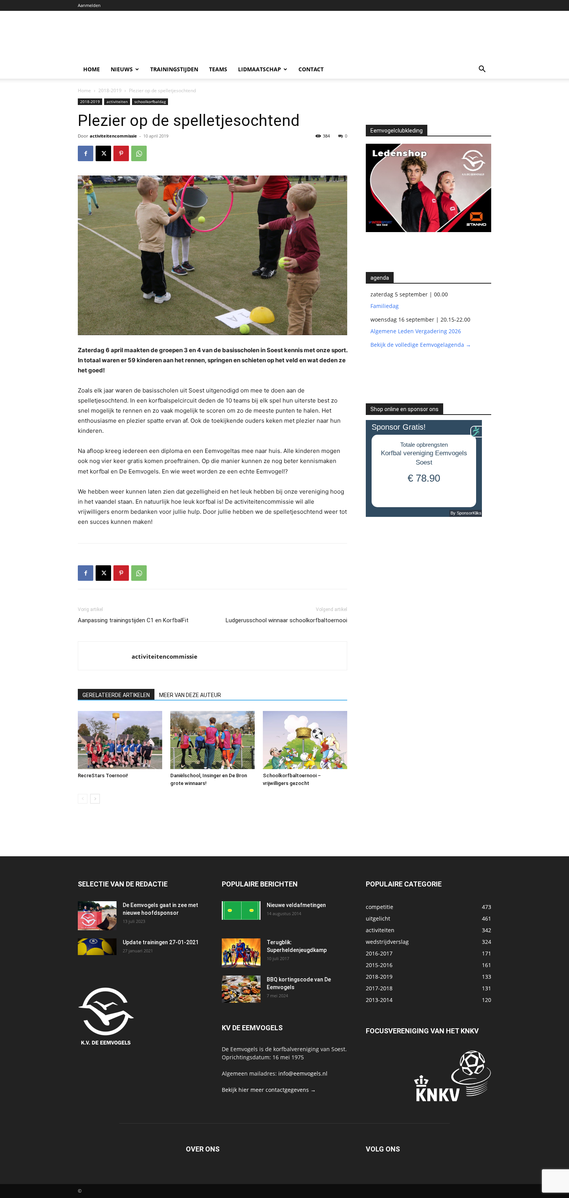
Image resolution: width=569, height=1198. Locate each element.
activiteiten (117, 101)
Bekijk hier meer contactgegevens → (269, 1089)
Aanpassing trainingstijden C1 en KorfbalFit (133, 620)
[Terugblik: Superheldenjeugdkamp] (241, 952)
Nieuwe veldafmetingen (296, 905)
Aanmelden (89, 5)
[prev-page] (82, 799)
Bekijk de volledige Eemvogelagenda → (420, 344)
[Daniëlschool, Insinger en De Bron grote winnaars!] (212, 740)
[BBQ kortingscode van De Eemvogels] (241, 989)
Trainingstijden (174, 69)
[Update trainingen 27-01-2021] (97, 946)
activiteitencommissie (113, 136)
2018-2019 (110, 90)
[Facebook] (85, 153)
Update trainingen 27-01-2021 (161, 942)
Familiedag (384, 306)
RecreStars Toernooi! (103, 775)
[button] (482, 70)
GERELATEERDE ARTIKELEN (116, 695)
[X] (103, 153)
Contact (311, 69)
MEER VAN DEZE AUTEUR (190, 695)
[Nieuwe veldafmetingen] (241, 910)
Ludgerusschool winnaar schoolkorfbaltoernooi (286, 620)
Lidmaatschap (259, 69)
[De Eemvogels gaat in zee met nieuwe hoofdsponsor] (97, 915)
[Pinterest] (121, 153)
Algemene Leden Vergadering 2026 (415, 331)
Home (91, 69)
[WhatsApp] (139, 153)
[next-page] (95, 799)
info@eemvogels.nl (302, 1073)
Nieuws (122, 69)
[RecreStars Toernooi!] (120, 740)
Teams (218, 69)
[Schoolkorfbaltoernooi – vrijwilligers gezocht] (305, 740)
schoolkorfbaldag (150, 101)
